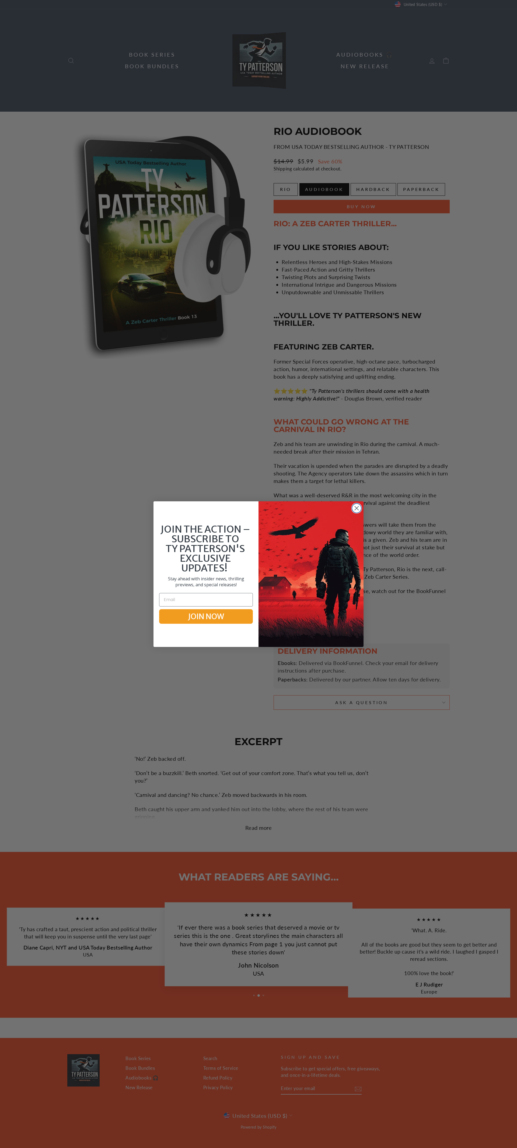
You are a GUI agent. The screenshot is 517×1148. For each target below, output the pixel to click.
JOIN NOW (206, 616)
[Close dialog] (356, 508)
